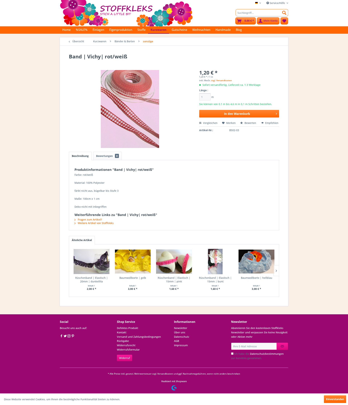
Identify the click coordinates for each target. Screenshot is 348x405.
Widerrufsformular (128, 349)
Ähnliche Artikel (82, 240)
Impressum (181, 345)
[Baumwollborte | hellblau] (256, 261)
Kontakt (121, 332)
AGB (176, 341)
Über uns (179, 332)
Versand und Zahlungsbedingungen (139, 336)
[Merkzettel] (284, 20)
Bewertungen (107, 156)
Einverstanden (335, 399)
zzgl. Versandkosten (221, 80)
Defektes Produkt (127, 328)
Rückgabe (123, 341)
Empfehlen (271, 123)
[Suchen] (284, 12)
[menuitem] (262, 12)
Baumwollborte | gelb (132, 277)
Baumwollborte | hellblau (256, 277)
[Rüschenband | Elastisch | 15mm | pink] (174, 261)
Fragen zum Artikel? (89, 219)
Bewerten (250, 123)
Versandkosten (165, 373)
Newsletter (180, 328)
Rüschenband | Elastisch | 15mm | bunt (215, 279)
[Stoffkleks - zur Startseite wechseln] (126, 13)
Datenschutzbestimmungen (267, 353)
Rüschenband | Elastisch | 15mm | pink (174, 279)
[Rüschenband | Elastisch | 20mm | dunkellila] (91, 261)
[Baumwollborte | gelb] (133, 261)
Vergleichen (210, 123)
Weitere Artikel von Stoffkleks (95, 223)
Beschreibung (80, 156)
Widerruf (124, 358)
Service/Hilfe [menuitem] (277, 3)
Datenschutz (181, 336)
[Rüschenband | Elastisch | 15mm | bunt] (215, 261)
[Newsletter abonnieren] (282, 346)
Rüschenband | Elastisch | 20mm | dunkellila (91, 279)
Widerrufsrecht (126, 345)
